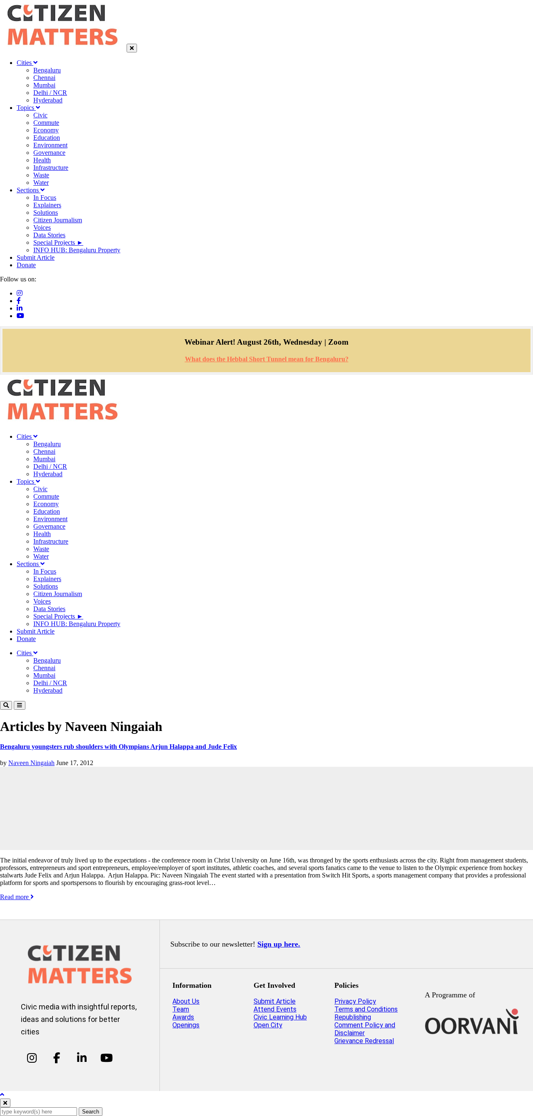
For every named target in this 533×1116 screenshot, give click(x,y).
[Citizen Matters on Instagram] (32, 1057)
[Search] (6, 705)
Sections (28, 190)
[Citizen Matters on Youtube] (106, 1057)
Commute (46, 122)
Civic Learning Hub (280, 1017)
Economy (46, 130)
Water (41, 182)
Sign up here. (278, 944)
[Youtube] (20, 315)
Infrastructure (50, 167)
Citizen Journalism (57, 220)
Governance (49, 152)
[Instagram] (19, 293)
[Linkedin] (19, 308)
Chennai (44, 77)
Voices (42, 227)
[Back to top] (2, 1094)
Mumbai (44, 85)
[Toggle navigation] (19, 705)
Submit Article (36, 257)
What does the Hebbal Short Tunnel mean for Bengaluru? (267, 359)
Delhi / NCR (50, 92)
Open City (268, 1025)
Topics (26, 107)
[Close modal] (5, 1103)
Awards (183, 1017)
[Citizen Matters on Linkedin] (82, 1057)
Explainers (47, 205)
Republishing (352, 1017)
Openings (185, 1025)
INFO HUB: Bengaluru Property (76, 250)
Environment (50, 145)
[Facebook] (19, 300)
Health (42, 160)
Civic (40, 115)
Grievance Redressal (364, 1041)
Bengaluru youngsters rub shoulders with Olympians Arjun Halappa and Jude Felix (118, 746)
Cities (25, 62)
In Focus (44, 197)
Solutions (45, 212)
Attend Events (275, 1009)
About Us (185, 1001)
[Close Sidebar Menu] (132, 48)
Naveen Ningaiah (31, 762)
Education (46, 137)
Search (90, 1112)
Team (180, 1009)
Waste (41, 175)
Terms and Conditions (366, 1009)
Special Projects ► (58, 242)
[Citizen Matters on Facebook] (57, 1057)
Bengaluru (47, 70)
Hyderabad (47, 100)
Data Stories (49, 235)
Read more (15, 896)
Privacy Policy (355, 1001)
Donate (26, 264)
